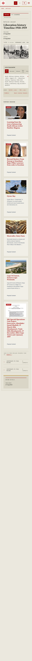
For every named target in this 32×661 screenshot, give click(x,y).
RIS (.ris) (23, 90)
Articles (8, 8)
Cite (8, 42)
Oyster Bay (11, 196)
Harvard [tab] (12, 71)
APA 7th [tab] (7, 71)
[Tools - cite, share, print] (20, 3)
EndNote (7, 93)
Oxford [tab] (18, 71)
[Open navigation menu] (29, 3)
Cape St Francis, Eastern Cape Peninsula (13, 278)
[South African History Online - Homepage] (3, 3)
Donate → (9, 354)
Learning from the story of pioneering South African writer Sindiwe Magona (15, 125)
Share (28, 42)
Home (2, 8)
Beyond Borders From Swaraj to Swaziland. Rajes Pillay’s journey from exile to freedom (15, 162)
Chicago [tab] (28, 71)
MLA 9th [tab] (23, 71)
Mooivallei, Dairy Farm (16, 236)
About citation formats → (21, 93)
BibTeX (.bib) (13, 90)
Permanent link (20, 42)
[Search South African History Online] (15, 3)
